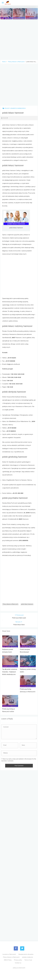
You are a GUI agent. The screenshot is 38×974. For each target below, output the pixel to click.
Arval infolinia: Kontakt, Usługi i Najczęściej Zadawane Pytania (6, 14)
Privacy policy (18, 960)
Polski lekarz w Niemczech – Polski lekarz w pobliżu (31, 14)
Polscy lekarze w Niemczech (15, 108)
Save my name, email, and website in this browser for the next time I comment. (18, 760)
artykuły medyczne (27, 957)
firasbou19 (5, 118)
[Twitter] (22, 948)
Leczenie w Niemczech (9, 954)
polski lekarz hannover (27, 604)
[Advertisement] (19, 38)
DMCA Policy (8, 960)
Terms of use (28, 960)
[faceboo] (16, 948)
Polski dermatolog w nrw (19, 15)
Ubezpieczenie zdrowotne (25, 954)
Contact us (18, 963)
